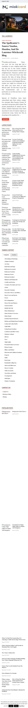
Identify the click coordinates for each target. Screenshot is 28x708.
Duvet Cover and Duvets (11, 295)
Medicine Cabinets (9, 334)
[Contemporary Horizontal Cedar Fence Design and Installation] (6, 220)
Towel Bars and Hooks (10, 373)
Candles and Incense (6, 40)
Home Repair (8, 316)
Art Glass (7, 264)
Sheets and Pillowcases (10, 365)
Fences (6, 297)
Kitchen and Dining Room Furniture (14, 321)
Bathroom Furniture (10, 271)
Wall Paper (7, 378)
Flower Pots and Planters (11, 303)
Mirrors (7, 336)
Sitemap (5, 397)
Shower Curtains (9, 368)
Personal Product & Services (12, 344)
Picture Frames (8, 347)
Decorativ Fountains (10, 290)
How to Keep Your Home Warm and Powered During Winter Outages (18, 130)
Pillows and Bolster (9, 349)
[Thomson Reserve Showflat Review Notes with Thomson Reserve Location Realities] (6, 207)
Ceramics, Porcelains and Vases (13, 284)
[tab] (6, 254)
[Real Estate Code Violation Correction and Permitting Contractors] (6, 238)
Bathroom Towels (9, 274)
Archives (14, 254)
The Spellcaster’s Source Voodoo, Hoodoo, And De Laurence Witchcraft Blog (12, 49)
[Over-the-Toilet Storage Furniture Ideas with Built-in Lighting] (6, 229)
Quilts (6, 357)
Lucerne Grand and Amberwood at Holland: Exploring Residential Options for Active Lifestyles (18, 142)
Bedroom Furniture (10, 277)
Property (7, 355)
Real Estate (7, 360)
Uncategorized (8, 375)
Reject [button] (16, 706)
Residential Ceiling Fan (10, 362)
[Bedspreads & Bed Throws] (6, 411)
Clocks (6, 287)
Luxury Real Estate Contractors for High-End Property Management (19, 196)
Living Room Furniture (11, 329)
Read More (5, 119)
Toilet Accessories (9, 370)
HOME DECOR (9, 308)
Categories (6, 254)
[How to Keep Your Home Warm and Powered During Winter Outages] (6, 128)
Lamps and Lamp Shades (11, 323)
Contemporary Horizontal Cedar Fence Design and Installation (19, 221)
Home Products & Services (11, 313)
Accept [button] (10, 706)
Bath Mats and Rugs (10, 266)
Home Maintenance (9, 310)
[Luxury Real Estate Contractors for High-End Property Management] (6, 195)
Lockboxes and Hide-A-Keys (12, 331)
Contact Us (5, 391)
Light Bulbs (8, 326)
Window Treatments (10, 381)
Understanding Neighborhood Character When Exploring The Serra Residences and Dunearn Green (18, 156)
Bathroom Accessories (10, 269)
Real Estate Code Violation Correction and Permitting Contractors (19, 239)
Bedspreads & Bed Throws (19, 411)
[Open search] (24, 15)
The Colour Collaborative (8, 652)
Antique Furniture (9, 261)
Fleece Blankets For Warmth (9, 673)
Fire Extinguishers (9, 300)
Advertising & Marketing (11, 258)
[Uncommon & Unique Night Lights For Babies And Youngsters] (6, 525)
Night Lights (8, 342)
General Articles (9, 305)
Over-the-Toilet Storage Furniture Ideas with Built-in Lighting (19, 230)
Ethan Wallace (15, 58)
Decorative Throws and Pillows (12, 292)
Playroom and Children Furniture (13, 352)
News (6, 339)
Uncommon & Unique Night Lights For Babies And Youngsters (18, 526)
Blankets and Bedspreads (11, 279)
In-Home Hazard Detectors (11, 318)
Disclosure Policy (7, 394)
